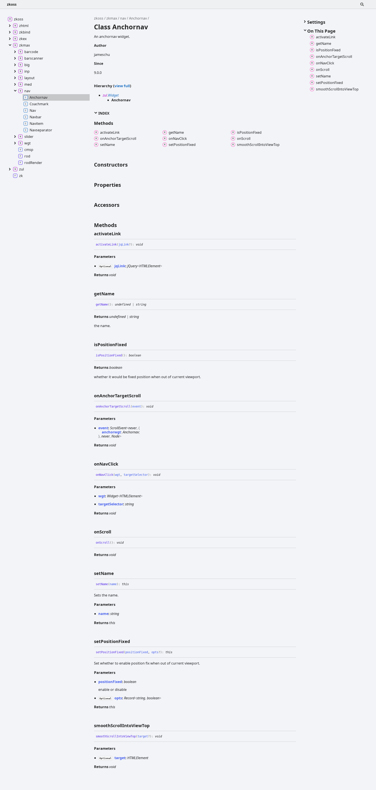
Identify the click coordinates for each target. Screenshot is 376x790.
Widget (113, 95)
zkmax (111, 18)
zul (105, 95)
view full (122, 85)
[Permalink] (125, 234)
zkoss (12, 4)
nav (123, 18)
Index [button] (103, 113)
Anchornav (138, 18)
